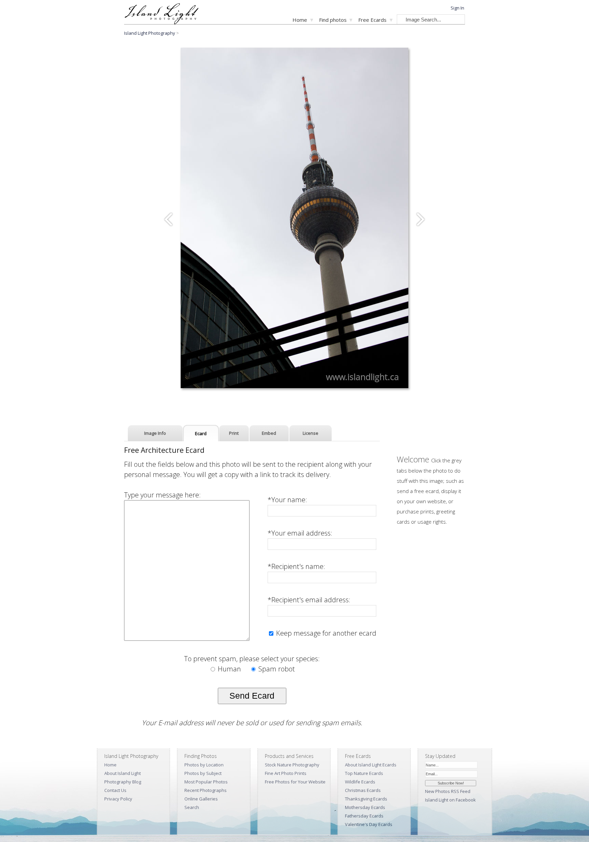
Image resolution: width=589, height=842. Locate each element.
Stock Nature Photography (292, 765)
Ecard (201, 433)
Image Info (155, 433)
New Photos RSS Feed (447, 791)
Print (234, 433)
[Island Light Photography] (161, 22)
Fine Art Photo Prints (285, 773)
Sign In (457, 8)
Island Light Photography (149, 33)
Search (191, 807)
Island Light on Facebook (450, 800)
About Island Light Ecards (370, 765)
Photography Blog (122, 782)
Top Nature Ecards (364, 773)
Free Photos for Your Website (295, 782)
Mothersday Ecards (365, 807)
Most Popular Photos (206, 782)
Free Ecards (372, 19)
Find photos (333, 19)
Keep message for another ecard (325, 633)
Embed (269, 433)
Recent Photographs (205, 790)
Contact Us (115, 790)
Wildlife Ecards (360, 782)
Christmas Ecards (363, 790)
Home (299, 19)
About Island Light (122, 773)
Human (229, 668)
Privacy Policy (118, 799)
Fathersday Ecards (364, 816)
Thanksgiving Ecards (366, 799)
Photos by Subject (203, 773)
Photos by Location (204, 765)
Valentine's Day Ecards (368, 824)
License (310, 433)
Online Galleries (201, 799)
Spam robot (276, 668)
